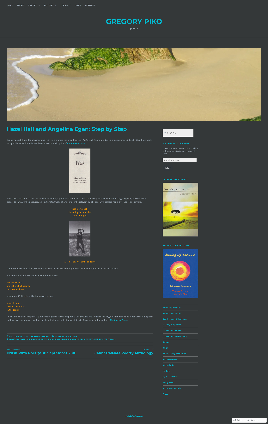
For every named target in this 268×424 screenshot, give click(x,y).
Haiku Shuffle (168, 365)
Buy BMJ (32, 5)
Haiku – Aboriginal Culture (174, 354)
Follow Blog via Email (176, 143)
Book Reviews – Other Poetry (175, 319)
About (20, 5)
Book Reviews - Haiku (67, 336)
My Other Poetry (170, 377)
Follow (168, 168)
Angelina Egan (17, 339)
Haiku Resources (170, 359)
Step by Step (100, 339)
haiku (51, 339)
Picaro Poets (75, 339)
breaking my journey (172, 325)
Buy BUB (48, 5)
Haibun (166, 342)
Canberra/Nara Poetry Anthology (123, 351)
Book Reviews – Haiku (172, 313)
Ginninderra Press (76, 143)
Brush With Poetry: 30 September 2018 (41, 351)
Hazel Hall (61, 339)
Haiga (165, 348)
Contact (90, 5)
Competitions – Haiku (172, 330)
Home (10, 5)
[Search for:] (178, 133)
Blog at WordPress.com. (134, 416)
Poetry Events (168, 382)
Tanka (165, 394)
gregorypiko (41, 336)
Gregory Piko (134, 21)
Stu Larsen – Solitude (172, 388)
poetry (88, 339)
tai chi (112, 339)
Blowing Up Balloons (172, 307)
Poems (64, 5)
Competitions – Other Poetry (175, 336)
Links (78, 5)
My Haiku (167, 371)
